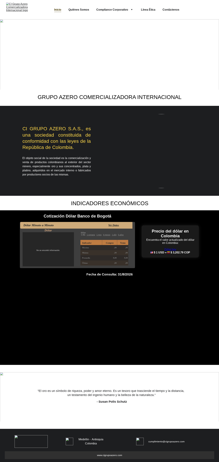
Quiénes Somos (78, 9)
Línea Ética (148, 9)
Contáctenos (171, 9)
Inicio (57, 9)
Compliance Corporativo (112, 9)
